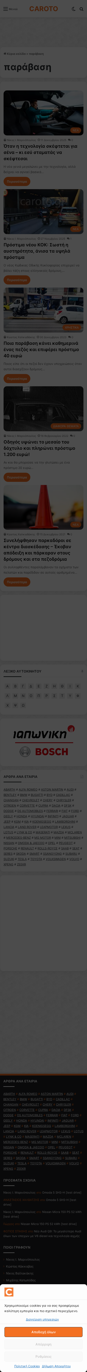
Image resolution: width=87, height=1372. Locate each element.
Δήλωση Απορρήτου (56, 1366)
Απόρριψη (43, 1344)
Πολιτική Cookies (27, 1366)
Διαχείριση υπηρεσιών (42, 1319)
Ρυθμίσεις (43, 1356)
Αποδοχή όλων (43, 1332)
